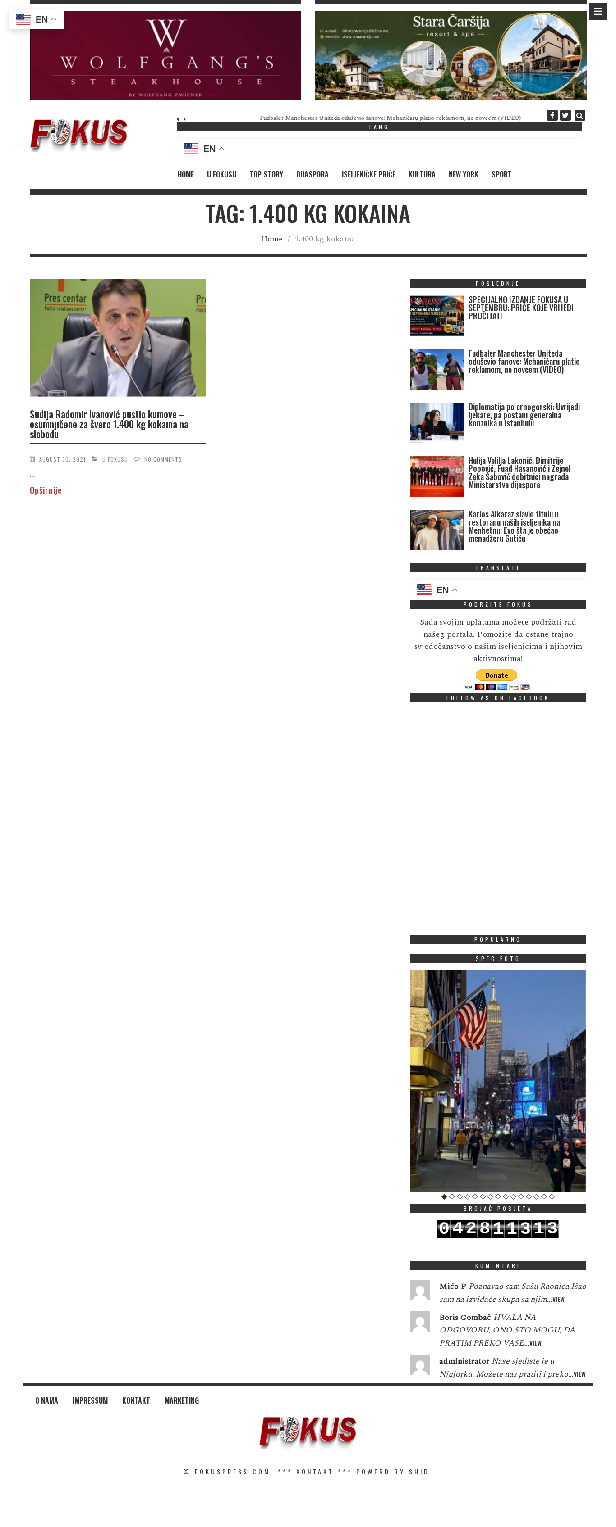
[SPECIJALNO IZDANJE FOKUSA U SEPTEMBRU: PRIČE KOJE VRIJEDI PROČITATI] (437, 317)
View (558, 1299)
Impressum (90, 1400)
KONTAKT (315, 1471)
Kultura (422, 174)
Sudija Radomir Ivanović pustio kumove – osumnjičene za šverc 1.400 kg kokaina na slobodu (109, 424)
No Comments (163, 459)
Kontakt (136, 1400)
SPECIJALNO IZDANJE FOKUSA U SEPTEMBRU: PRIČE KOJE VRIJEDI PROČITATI (521, 308)
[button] (166, 55)
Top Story (266, 174)
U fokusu (221, 174)
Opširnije (46, 490)
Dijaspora (312, 174)
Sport (502, 174)
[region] (166, 55)
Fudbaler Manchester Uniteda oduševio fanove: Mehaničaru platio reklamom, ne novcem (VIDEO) (320, 117)
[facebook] (552, 115)
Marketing (182, 1400)
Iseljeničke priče (368, 174)
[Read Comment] (420, 1292)
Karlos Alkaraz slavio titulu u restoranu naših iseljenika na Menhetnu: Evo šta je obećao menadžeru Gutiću (514, 526)
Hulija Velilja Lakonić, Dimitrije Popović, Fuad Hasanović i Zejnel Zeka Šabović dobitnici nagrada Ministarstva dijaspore (519, 472)
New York (463, 174)
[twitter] (565, 115)
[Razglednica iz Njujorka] (498, 1081)
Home (186, 174)
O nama (46, 1400)
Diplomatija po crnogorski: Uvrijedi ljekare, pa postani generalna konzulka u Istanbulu (524, 415)
